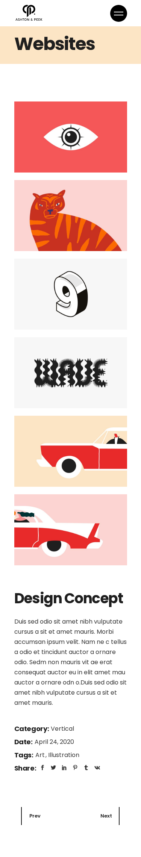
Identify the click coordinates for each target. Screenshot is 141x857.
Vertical (62, 728)
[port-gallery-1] (71, 137)
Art (40, 755)
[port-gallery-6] (71, 529)
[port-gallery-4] (71, 372)
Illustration (63, 755)
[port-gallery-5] (71, 451)
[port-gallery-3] (71, 294)
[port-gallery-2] (71, 215)
